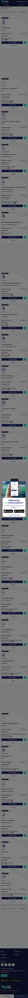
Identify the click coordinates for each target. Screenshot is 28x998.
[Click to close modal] (23, 483)
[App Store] (8, 511)
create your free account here (14, 514)
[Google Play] (19, 511)
